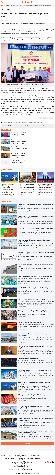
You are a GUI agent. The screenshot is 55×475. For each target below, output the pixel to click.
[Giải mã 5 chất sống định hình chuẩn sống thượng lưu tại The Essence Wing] (27, 177)
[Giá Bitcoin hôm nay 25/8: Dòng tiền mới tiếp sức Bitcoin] (9, 303)
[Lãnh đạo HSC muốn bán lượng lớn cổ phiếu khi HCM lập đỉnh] (9, 292)
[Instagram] (48, 462)
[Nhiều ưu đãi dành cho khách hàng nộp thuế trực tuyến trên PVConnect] (9, 177)
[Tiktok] (53, 462)
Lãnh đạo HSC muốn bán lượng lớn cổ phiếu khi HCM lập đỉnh (34, 288)
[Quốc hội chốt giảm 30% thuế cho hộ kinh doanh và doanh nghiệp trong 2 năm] (9, 350)
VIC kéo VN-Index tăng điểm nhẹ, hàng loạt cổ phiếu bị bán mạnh (29, 5)
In (45, 125)
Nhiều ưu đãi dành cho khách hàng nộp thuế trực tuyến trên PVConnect (9, 186)
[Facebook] (45, 462)
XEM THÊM (27, 443)
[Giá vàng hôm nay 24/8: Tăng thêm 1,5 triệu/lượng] (9, 399)
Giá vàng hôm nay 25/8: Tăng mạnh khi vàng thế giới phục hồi (34, 311)
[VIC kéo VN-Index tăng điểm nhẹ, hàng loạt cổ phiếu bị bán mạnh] (9, 232)
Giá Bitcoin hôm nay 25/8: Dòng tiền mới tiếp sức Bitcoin (33, 299)
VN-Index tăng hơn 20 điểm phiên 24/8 (28, 358)
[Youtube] (50, 462)
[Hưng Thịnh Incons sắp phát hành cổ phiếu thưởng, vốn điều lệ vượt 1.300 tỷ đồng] (9, 244)
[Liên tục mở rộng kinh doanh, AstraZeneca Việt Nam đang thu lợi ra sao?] (9, 269)
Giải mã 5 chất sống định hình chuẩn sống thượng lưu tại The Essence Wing (27, 186)
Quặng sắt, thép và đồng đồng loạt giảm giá (29, 322)
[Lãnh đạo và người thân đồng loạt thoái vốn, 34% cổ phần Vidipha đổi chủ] (9, 208)
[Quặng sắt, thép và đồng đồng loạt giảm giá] (9, 326)
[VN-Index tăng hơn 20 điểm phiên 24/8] (9, 362)
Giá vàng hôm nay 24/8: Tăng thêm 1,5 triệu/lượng (31, 395)
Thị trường (24, 235)
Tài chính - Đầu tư (26, 211)
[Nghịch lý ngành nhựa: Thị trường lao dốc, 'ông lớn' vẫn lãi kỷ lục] (9, 280)
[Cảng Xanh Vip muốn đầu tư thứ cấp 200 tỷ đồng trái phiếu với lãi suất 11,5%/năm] (9, 338)
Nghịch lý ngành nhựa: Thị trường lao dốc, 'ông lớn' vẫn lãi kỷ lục (35, 276)
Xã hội (24, 355)
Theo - (46, 118)
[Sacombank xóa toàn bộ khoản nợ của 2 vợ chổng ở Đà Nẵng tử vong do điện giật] (9, 410)
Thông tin (3, 181)
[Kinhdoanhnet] (27, 2)
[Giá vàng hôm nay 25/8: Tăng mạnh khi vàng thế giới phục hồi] (9, 315)
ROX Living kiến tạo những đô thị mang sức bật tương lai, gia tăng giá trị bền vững (45, 186)
